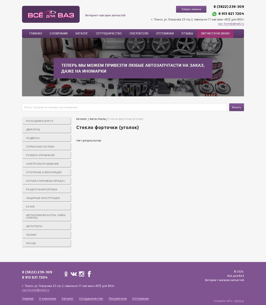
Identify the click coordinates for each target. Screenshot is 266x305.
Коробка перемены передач (45, 181)
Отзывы (187, 33)
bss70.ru (239, 301)
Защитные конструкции (43, 198)
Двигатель (33, 129)
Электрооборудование (42, 163)
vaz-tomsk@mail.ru (231, 23)
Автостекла (34, 226)
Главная (35, 33)
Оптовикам (165, 33)
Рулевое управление (40, 155)
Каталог (82, 33)
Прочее (31, 243)
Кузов (30, 206)
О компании (59, 33)
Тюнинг (31, 234)
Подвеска (33, 138)
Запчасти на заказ (215, 33)
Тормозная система (40, 146)
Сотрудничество (109, 33)
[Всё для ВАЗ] (51, 14)
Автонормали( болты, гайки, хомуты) (46, 216)
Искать (236, 107)
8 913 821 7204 (231, 13)
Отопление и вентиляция (44, 172)
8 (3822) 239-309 (229, 6)
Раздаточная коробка (41, 189)
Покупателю (139, 33)
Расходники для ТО (39, 121)
